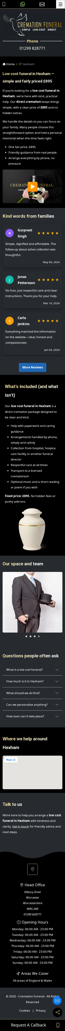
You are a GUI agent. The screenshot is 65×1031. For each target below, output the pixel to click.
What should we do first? (23, 693)
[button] (26, 636)
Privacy (41, 1010)
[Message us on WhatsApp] (22, 4)
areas (21, 980)
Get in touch (20, 826)
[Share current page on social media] (57, 1012)
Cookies (24, 1010)
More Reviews (32, 367)
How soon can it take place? (25, 716)
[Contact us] (57, 1000)
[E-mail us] (42, 4)
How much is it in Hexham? (25, 681)
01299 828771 (32, 48)
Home (10, 64)
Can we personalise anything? (26, 705)
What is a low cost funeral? (24, 670)
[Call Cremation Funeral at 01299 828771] (3, 4)
